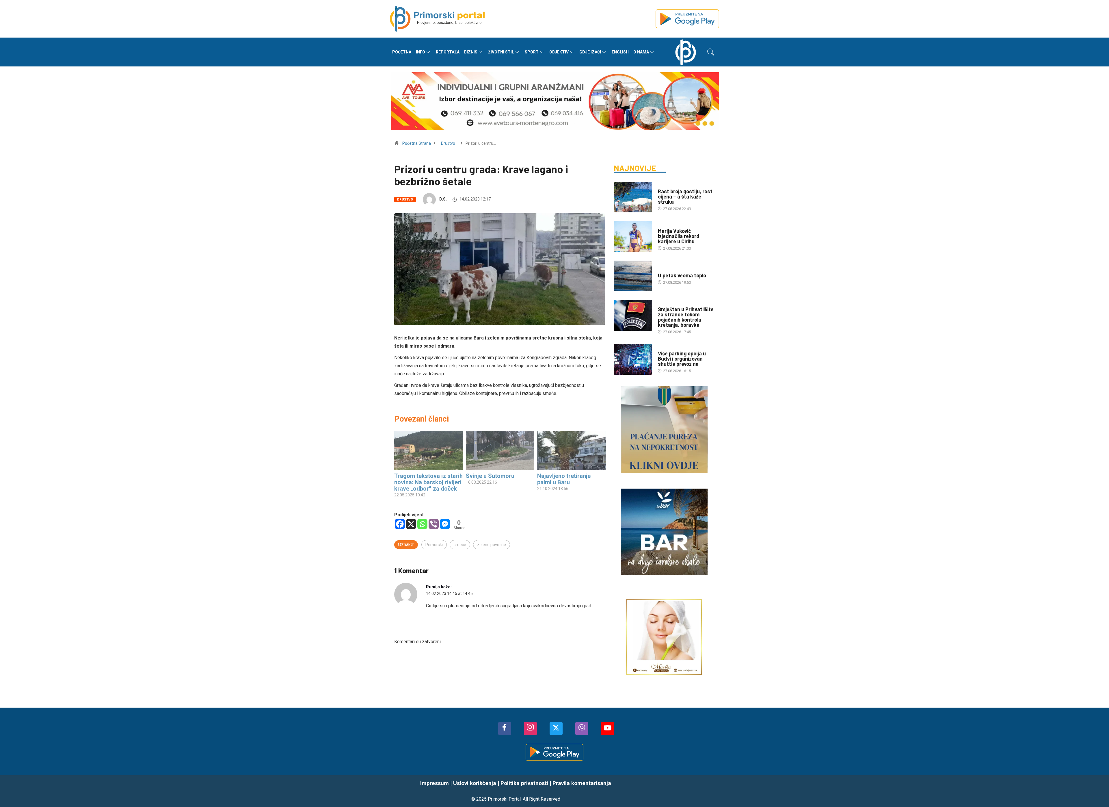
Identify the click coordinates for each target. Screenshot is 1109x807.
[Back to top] (1096, 791)
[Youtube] (607, 728)
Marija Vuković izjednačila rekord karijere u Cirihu (678, 236)
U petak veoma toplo (682, 275)
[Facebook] (400, 524)
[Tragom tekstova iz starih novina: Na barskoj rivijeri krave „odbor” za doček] (428, 450)
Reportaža (447, 52)
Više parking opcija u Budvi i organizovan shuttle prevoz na (682, 358)
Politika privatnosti (524, 783)
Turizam (665, 186)
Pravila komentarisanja (581, 783)
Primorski (434, 544)
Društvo (448, 143)
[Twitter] (556, 728)
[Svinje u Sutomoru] (500, 450)
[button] (711, 52)
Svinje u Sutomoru (490, 475)
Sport (532, 52)
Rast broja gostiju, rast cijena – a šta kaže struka (685, 196)
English (620, 52)
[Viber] (434, 524)
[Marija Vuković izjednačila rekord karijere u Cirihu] (633, 236)
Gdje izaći (590, 52)
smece (460, 544)
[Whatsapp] (422, 524)
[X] (411, 524)
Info (420, 52)
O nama (641, 52)
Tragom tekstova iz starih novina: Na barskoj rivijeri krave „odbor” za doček (428, 482)
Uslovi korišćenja (474, 783)
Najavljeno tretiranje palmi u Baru (564, 479)
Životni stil (501, 52)
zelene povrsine (491, 544)
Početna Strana (416, 143)
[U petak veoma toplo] (633, 276)
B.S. (443, 199)
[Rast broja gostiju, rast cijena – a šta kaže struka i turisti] (633, 197)
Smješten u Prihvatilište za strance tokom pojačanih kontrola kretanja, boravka (686, 317)
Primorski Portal (504, 799)
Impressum (434, 783)
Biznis (470, 52)
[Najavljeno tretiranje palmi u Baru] (571, 450)
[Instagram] (530, 728)
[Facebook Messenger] (445, 524)
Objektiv (559, 52)
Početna (401, 52)
